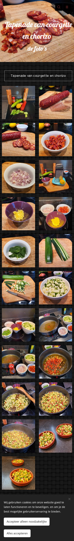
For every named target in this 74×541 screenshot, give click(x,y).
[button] (58, 7)
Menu (67, 7)
